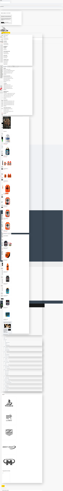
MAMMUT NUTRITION (2, 490)
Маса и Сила (6, 35)
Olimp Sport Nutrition (7, 107)
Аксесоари (5, 55)
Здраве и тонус (6, 59)
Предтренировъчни (7, 51)
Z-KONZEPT (5, 83)
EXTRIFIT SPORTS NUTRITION (6, 92)
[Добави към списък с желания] (3, 144)
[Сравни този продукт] (5, 144)
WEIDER (5, 68)
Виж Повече (9, 329)
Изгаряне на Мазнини (5, 47)
